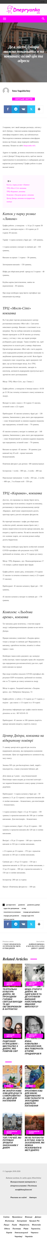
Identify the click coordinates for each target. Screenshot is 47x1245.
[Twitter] (31, 109)
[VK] (23, 109)
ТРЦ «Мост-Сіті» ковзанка (16, 188)
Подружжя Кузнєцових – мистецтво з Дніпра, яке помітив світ (11, 1046)
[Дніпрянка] (23, 10)
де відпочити (11, 905)
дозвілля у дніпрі (33, 905)
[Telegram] (15, 109)
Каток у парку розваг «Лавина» (18, 185)
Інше (9, 1086)
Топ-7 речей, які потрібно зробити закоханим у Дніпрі (12, 1143)
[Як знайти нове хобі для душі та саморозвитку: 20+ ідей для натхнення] (12, 1077)
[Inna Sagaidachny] (7, 91)
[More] (39, 109)
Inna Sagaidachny (21, 90)
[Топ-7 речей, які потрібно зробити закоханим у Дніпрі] (12, 1124)
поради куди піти (27, 915)
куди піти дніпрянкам (11, 908)
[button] (4, 18)
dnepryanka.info (29, 146)
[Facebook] (8, 109)
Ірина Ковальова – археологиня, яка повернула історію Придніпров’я (34, 1047)
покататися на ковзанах (12, 912)
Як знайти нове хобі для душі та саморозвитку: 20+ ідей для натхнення (12, 1096)
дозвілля (21, 905)
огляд (24, 908)
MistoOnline (36, 1178)
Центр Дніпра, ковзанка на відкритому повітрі (21, 200)
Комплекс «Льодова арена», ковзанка (20, 195)
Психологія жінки (12, 1132)
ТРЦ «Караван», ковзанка (16, 191)
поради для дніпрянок (31, 912)
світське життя (9, 919)
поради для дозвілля (11, 915)
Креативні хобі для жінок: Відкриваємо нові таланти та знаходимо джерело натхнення (34, 1098)
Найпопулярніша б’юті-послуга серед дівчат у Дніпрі (35, 946)
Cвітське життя (23, 99)
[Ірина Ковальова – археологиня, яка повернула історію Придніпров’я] (34, 1027)
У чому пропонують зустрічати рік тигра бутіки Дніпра (12, 946)
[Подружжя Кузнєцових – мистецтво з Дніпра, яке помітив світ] (12, 1027)
